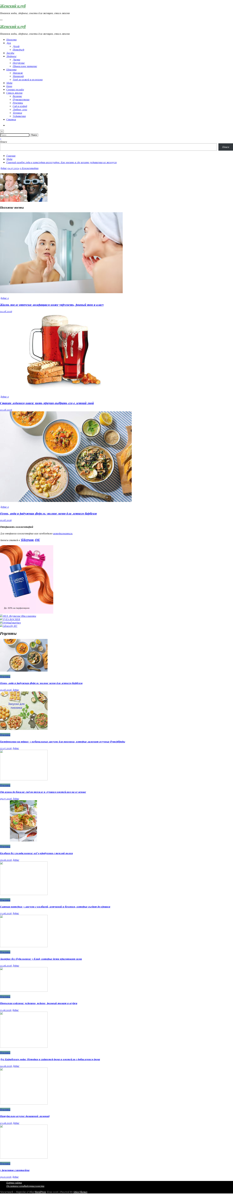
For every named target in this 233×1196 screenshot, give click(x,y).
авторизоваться (62, 533)
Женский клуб (13, 5)
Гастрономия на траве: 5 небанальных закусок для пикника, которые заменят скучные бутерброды (62, 741)
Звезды (10, 52)
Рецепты (18, 102)
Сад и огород (20, 106)
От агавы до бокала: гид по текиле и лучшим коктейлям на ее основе (43, 792)
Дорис (3, 168)
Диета (16, 59)
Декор (16, 46)
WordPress (40, 1191)
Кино (9, 86)
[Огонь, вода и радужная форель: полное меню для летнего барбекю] (66, 501)
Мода (9, 82)
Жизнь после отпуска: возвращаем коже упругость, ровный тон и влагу (52, 305)
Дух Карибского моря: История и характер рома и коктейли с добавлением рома (50, 1059)
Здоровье (11, 56)
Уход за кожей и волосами (28, 79)
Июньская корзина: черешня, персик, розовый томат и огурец (38, 1003)
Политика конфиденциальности (25, 1186)
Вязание (17, 96)
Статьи (11, 119)
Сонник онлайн (15, 89)
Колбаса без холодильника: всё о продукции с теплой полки (36, 853)
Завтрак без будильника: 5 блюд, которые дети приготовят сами (41, 958)
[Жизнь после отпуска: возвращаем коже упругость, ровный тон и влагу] (61, 292)
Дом (8, 43)
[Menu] (1, 19)
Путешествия (21, 99)
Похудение (19, 62)
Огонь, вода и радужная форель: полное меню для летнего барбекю (48, 513)
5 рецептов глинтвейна (14, 1170)
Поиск (3, 141)
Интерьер (18, 49)
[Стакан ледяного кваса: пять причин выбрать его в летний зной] (63, 390)
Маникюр (18, 76)
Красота (11, 69)
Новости (11, 39)
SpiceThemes (80, 1191)
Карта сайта (14, 1182)
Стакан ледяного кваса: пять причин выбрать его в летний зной (47, 403)
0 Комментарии (29, 168)
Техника (17, 112)
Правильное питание (25, 66)
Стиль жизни (14, 92)
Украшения (19, 116)
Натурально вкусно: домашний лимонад (24, 1116)
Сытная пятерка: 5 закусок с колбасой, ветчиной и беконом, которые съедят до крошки (55, 906)
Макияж (18, 72)
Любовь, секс (20, 109)
